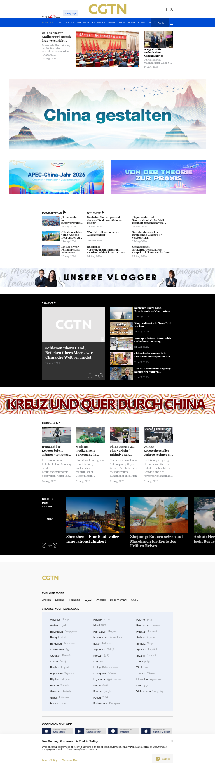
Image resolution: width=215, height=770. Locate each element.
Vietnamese (150, 691)
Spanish (146, 649)
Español (60, 600)
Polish (101, 697)
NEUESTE (94, 213)
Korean (102, 655)
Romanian (148, 625)
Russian (146, 631)
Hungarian (104, 631)
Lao (98, 661)
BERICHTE (50, 423)
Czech (58, 661)
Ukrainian (148, 679)
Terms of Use (69, 760)
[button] (90, 375)
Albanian (59, 619)
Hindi (99, 625)
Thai (142, 667)
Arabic (58, 625)
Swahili (147, 655)
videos (47, 302)
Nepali (100, 685)
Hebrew (101, 619)
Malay (105, 667)
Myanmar (107, 679)
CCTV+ (135, 600)
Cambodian (60, 649)
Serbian (145, 637)
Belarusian (63, 631)
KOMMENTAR (52, 213)
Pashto (144, 619)
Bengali (58, 637)
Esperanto (62, 673)
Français (74, 600)
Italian (102, 643)
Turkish (145, 673)
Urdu (142, 685)
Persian (102, 691)
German (60, 691)
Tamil (143, 661)
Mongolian (105, 673)
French (59, 685)
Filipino (60, 679)
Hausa (58, 703)
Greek (59, 697)
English (46, 600)
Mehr (50, 519)
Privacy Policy (49, 760)
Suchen (162, 23)
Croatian (61, 655)
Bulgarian (62, 643)
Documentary (118, 600)
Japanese (103, 649)
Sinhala (144, 643)
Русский (101, 600)
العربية (88, 600)
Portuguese (106, 703)
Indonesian (107, 637)
